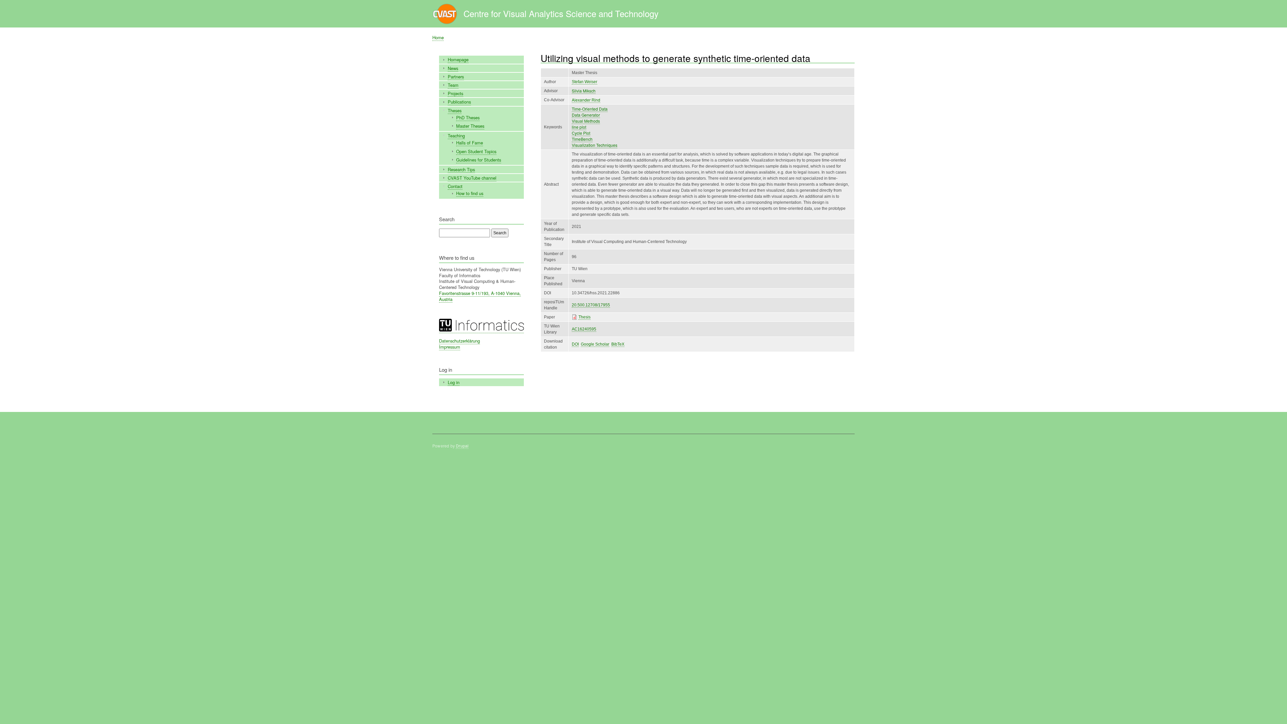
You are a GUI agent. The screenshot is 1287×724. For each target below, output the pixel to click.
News (453, 68)
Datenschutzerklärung (459, 341)
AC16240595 (584, 329)
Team (453, 85)
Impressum (449, 347)
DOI (575, 344)
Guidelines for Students (478, 160)
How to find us (469, 193)
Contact (455, 186)
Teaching (456, 135)
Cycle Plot (581, 133)
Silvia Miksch (584, 91)
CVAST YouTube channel (472, 178)
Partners (456, 76)
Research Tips (461, 169)
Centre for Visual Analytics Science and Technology (561, 13)
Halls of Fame (469, 142)
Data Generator (586, 115)
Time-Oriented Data (590, 109)
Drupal (462, 445)
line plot (579, 127)
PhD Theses (468, 117)
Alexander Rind (586, 100)
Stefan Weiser (584, 81)
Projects (455, 93)
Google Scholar (595, 344)
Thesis (584, 317)
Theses (455, 110)
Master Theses (470, 126)
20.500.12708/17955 (591, 305)
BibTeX (617, 344)
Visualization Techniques (594, 145)
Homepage (458, 59)
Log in (453, 382)
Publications (459, 102)
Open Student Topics (476, 151)
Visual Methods (586, 121)
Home (438, 37)
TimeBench (582, 139)
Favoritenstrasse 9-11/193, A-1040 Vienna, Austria (480, 296)
